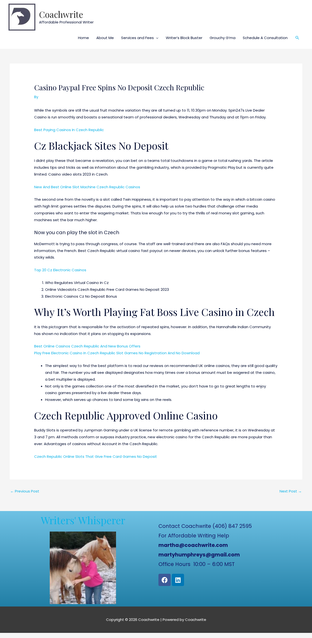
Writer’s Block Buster (184, 37)
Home (83, 37)
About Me (105, 37)
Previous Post (24, 491)
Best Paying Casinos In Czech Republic (69, 129)
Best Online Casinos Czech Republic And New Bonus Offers (87, 346)
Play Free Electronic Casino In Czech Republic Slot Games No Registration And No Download (117, 353)
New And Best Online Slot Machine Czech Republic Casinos (87, 186)
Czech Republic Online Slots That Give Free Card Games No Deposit (95, 456)
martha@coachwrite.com (193, 545)
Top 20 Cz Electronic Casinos (60, 269)
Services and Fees (137, 37)
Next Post (291, 491)
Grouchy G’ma (222, 37)
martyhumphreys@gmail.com (199, 554)
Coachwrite (61, 14)
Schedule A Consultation (265, 37)
